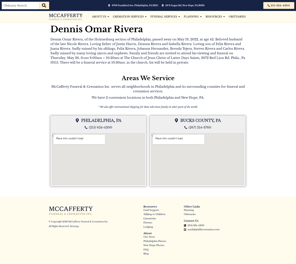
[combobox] (20, 5)
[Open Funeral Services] (179, 17)
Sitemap (74, 226)
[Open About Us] (108, 17)
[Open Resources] (224, 17)
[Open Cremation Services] (146, 17)
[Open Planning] (201, 17)
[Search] (44, 5)
